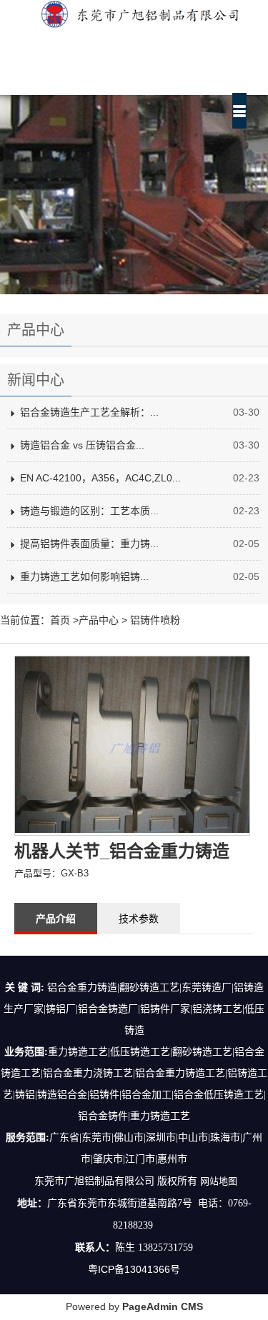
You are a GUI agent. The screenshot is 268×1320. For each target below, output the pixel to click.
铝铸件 (104, 1094)
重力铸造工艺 (78, 1051)
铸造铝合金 (62, 1094)
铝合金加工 (146, 1094)
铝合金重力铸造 (170, 1073)
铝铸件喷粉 (155, 620)
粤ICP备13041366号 (134, 1269)
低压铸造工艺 (140, 1051)
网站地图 (218, 1181)
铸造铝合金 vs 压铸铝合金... (82, 445)
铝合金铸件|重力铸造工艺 (134, 1116)
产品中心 (99, 620)
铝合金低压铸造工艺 (219, 1094)
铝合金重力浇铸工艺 (88, 1073)
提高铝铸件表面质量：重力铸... (89, 543)
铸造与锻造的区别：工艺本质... (89, 510)
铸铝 (25, 1094)
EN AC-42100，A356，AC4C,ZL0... (100, 478)
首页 (60, 620)
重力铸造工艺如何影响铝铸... (84, 576)
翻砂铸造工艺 (202, 1051)
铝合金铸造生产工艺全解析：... (89, 412)
